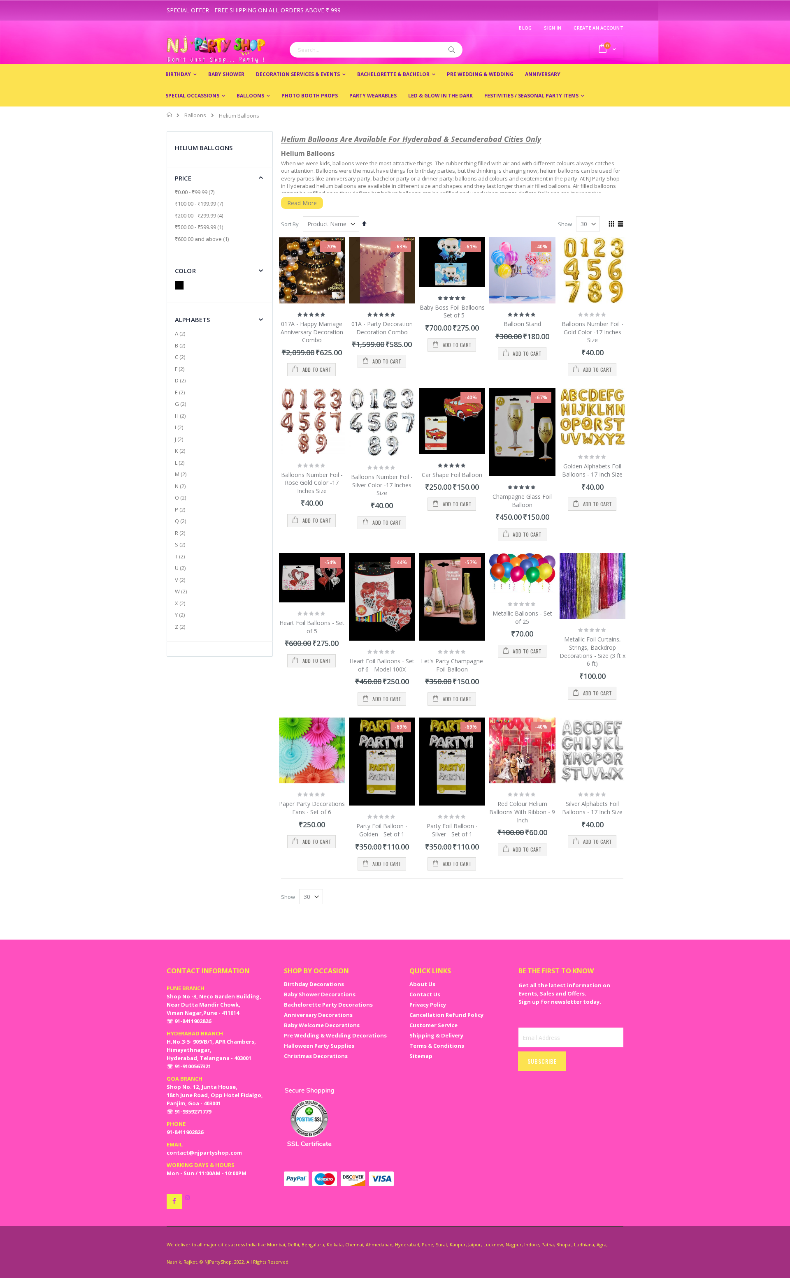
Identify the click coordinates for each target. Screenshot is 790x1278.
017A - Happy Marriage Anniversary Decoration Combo (312, 332)
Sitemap (420, 1056)
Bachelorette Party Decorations (328, 1004)
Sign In (552, 28)
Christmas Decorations (316, 1056)
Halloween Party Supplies (319, 1045)
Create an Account (598, 28)
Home (170, 115)
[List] (620, 224)
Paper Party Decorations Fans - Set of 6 (312, 808)
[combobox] (376, 50)
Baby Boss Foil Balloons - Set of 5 (452, 311)
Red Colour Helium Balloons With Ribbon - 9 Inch (522, 812)
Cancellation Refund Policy (446, 1015)
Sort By (290, 224)
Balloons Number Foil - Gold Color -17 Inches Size (592, 332)
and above (203, 239)
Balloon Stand (522, 324)
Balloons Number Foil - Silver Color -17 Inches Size (382, 485)
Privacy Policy (427, 1004)
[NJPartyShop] (174, 1201)
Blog (525, 28)
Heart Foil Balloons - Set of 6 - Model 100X (381, 665)
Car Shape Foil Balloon (452, 475)
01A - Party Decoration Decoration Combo (382, 328)
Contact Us (424, 994)
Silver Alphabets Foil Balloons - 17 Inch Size (592, 808)
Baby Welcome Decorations (322, 1025)
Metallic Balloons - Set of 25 (522, 617)
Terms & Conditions (436, 1045)
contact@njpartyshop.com (204, 1152)
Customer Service (433, 1025)
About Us (422, 984)
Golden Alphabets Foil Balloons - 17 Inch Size (592, 470)
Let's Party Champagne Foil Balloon (452, 665)
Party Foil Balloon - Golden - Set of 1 (381, 830)
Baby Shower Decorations (320, 994)
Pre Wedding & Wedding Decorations (335, 1035)
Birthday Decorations (314, 984)
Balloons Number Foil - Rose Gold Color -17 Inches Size (312, 483)
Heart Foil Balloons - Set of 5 (311, 627)
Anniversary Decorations (318, 1015)
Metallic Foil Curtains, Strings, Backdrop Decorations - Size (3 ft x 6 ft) (592, 651)
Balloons (195, 115)
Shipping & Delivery (436, 1035)
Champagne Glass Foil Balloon (522, 501)
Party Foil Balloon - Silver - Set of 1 (452, 830)
